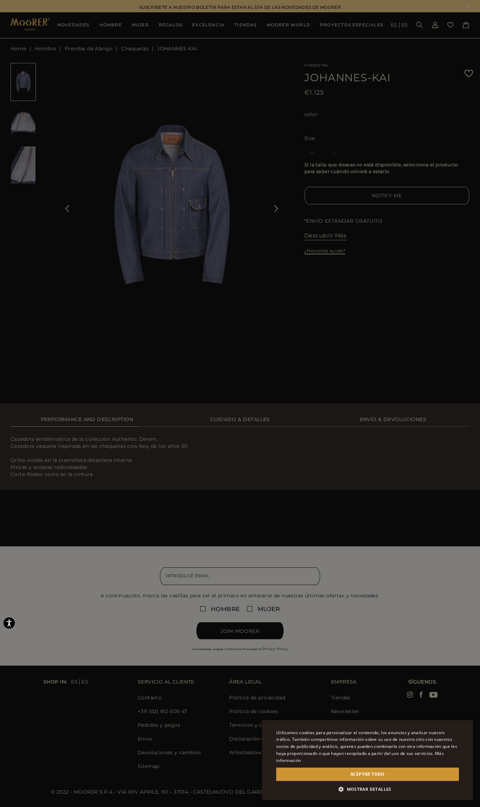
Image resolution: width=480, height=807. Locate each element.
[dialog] (240, 403)
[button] (367, 789)
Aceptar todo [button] (367, 774)
